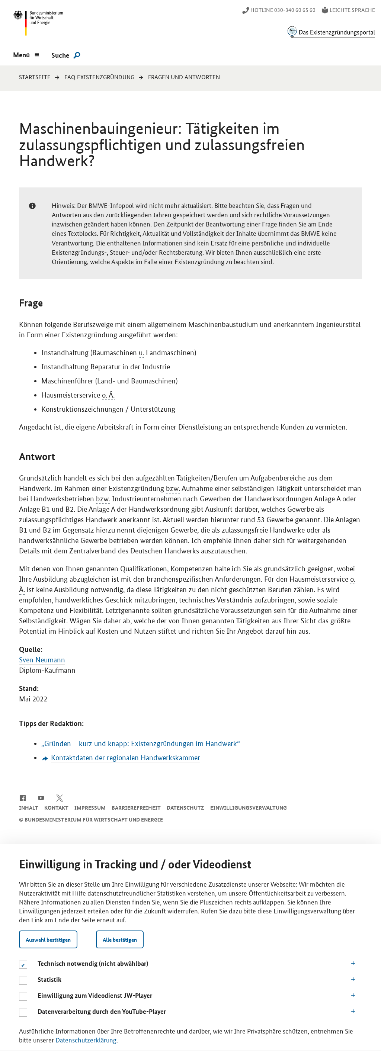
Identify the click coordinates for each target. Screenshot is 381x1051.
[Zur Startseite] (331, 32)
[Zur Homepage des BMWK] (37, 24)
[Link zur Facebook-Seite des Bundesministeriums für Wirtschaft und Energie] (22, 797)
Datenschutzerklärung (85, 1039)
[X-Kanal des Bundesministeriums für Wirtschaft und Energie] (59, 797)
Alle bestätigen (120, 939)
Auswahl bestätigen (48, 939)
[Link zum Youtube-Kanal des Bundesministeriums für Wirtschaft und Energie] (41, 797)
